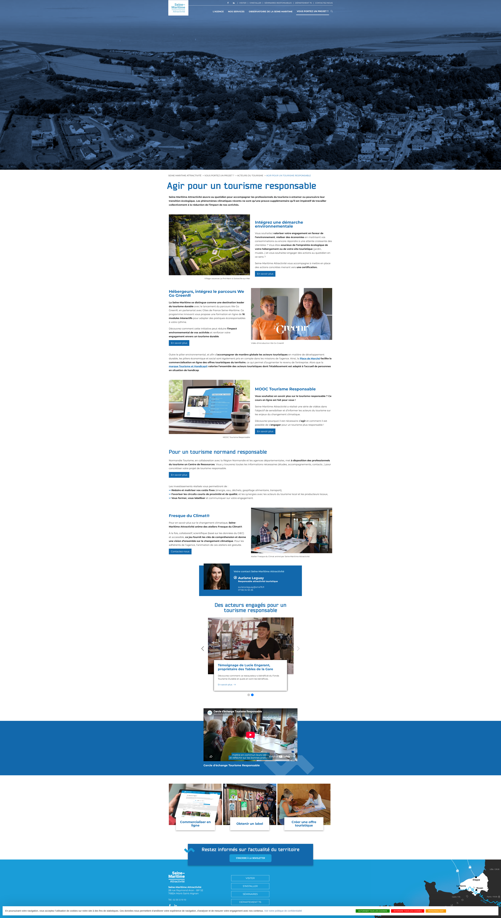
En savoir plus (179, 343)
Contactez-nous (324, 3)
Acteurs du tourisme (250, 175)
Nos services (236, 11)
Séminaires (250, 894)
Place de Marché (310, 358)
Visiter (242, 3)
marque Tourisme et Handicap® (188, 366)
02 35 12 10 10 (179, 900)
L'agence (218, 11)
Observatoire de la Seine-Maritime (271, 11)
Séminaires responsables (278, 3)
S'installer (255, 3)
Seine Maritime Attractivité (184, 175)
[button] (248, 695)
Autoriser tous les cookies (372, 911)
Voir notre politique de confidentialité (283, 911)
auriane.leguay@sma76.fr (251, 587)
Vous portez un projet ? (312, 11)
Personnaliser (435, 911)
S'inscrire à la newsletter (250, 858)
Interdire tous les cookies (408, 911)
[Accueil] (178, 8)
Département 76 (303, 3)
